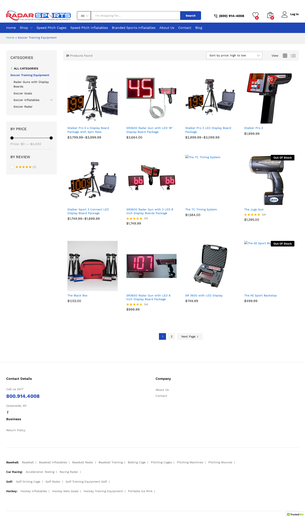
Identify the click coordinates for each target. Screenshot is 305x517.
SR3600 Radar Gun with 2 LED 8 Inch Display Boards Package (149, 211)
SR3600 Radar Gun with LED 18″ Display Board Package (149, 129)
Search (191, 15)
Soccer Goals (22, 93)
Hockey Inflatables (34, 491)
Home (11, 27)
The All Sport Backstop (260, 295)
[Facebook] (7, 412)
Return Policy (15, 430)
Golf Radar (52, 481)
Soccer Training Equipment (29, 75)
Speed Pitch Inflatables (89, 27)
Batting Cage (137, 462)
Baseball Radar (82, 462)
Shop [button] (24, 27)
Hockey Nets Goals (65, 491)
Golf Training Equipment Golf (86, 481)
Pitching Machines (190, 462)
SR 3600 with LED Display (204, 295)
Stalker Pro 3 (253, 128)
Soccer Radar (23, 106)
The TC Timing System (201, 209)
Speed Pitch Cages (51, 27)
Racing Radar (69, 471)
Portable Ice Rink (140, 491)
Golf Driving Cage (28, 481)
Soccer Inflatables (26, 100)
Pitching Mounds (220, 462)
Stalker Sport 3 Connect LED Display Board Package (88, 211)
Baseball (28, 462)
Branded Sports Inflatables (133, 27)
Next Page (188, 336)
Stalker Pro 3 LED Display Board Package (208, 129)
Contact (184, 27)
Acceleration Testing (40, 471)
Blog (198, 27)
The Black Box (77, 295)
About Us (166, 27)
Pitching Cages (161, 462)
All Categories (26, 68)
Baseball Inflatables (53, 462)
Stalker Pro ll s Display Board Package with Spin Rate (88, 129)
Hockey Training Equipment (103, 491)
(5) (26, 167)
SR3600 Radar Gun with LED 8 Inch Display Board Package (148, 297)
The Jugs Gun (254, 209)
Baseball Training (111, 462)
